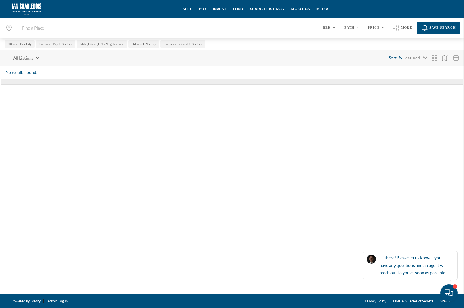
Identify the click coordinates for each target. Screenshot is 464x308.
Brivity (36, 301)
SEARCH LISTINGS (267, 9)
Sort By (395, 57)
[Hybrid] (456, 58)
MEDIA (322, 9)
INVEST (219, 9)
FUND (238, 9)
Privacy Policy (375, 301)
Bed (327, 28)
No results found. (21, 72)
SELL (187, 9)
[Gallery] (434, 58)
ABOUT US (300, 9)
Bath (349, 28)
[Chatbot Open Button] (449, 293)
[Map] (445, 58)
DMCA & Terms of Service (413, 301)
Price (374, 28)
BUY (202, 9)
